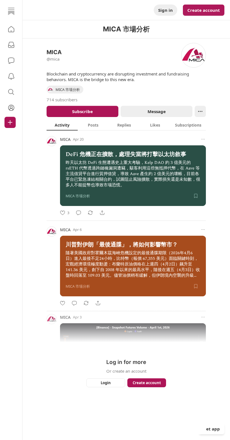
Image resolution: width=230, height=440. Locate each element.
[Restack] (90, 212)
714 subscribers (62, 99)
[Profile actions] (200, 111)
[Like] (62, 303)
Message (157, 111)
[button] (11, 29)
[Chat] (11, 60)
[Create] (10, 122)
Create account (203, 10)
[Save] (195, 195)
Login (106, 382)
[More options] (203, 139)
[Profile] (11, 107)
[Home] (11, 11)
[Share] (102, 212)
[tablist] (126, 124)
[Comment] (78, 212)
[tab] (62, 124)
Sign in (165, 10)
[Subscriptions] (11, 45)
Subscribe (82, 111)
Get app (211, 429)
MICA (65, 139)
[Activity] (11, 76)
